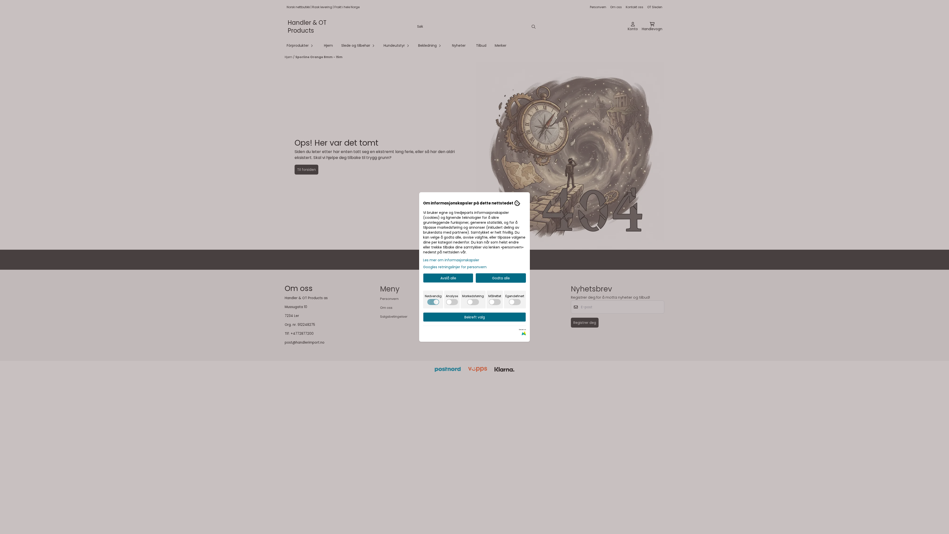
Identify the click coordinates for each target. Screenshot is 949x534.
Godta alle (501, 278)
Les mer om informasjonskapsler (451, 260)
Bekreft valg (474, 317)
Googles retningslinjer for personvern (455, 267)
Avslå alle (448, 278)
